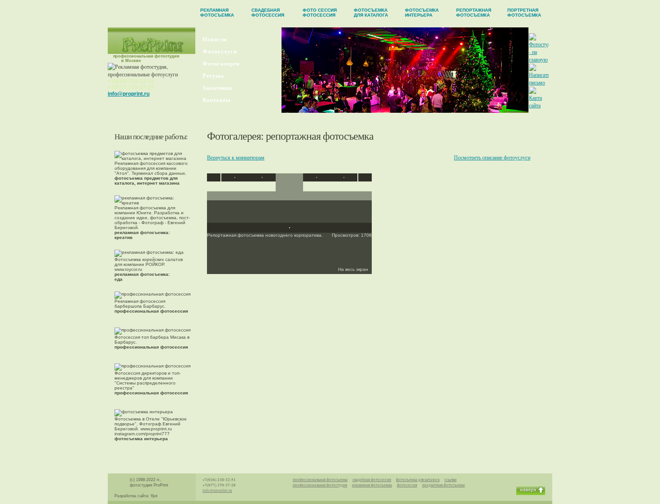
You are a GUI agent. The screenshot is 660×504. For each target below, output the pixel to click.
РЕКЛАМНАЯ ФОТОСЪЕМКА (217, 13)
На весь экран (354, 269)
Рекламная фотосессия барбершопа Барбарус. (151, 306)
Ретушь (213, 75)
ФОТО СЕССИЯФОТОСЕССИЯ (320, 13)
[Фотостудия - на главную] (541, 59)
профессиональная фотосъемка (320, 479)
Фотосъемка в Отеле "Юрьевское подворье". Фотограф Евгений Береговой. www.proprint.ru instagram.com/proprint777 (150, 428)
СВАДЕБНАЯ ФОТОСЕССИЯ (267, 13)
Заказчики (217, 87)
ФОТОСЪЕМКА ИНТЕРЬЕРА (422, 13)
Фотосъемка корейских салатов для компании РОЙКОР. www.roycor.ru (148, 269)
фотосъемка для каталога (418, 479)
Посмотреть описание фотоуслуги (492, 157)
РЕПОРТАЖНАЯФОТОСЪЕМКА (473, 13)
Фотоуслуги (219, 51)
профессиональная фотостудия (320, 485)
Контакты (216, 100)
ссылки (450, 479)
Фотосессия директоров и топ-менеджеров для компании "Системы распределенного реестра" (151, 383)
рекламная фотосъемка (372, 485)
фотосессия (407, 485)
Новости (214, 39)
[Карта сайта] (538, 105)
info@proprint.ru (129, 94)
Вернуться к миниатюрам (235, 157)
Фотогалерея (221, 63)
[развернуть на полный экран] (289, 226)
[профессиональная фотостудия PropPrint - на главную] (152, 51)
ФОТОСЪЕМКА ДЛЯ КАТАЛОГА (371, 13)
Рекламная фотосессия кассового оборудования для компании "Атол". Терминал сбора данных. (151, 173)
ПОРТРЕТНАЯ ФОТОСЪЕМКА (524, 13)
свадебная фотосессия (371, 479)
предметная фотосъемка (443, 485)
